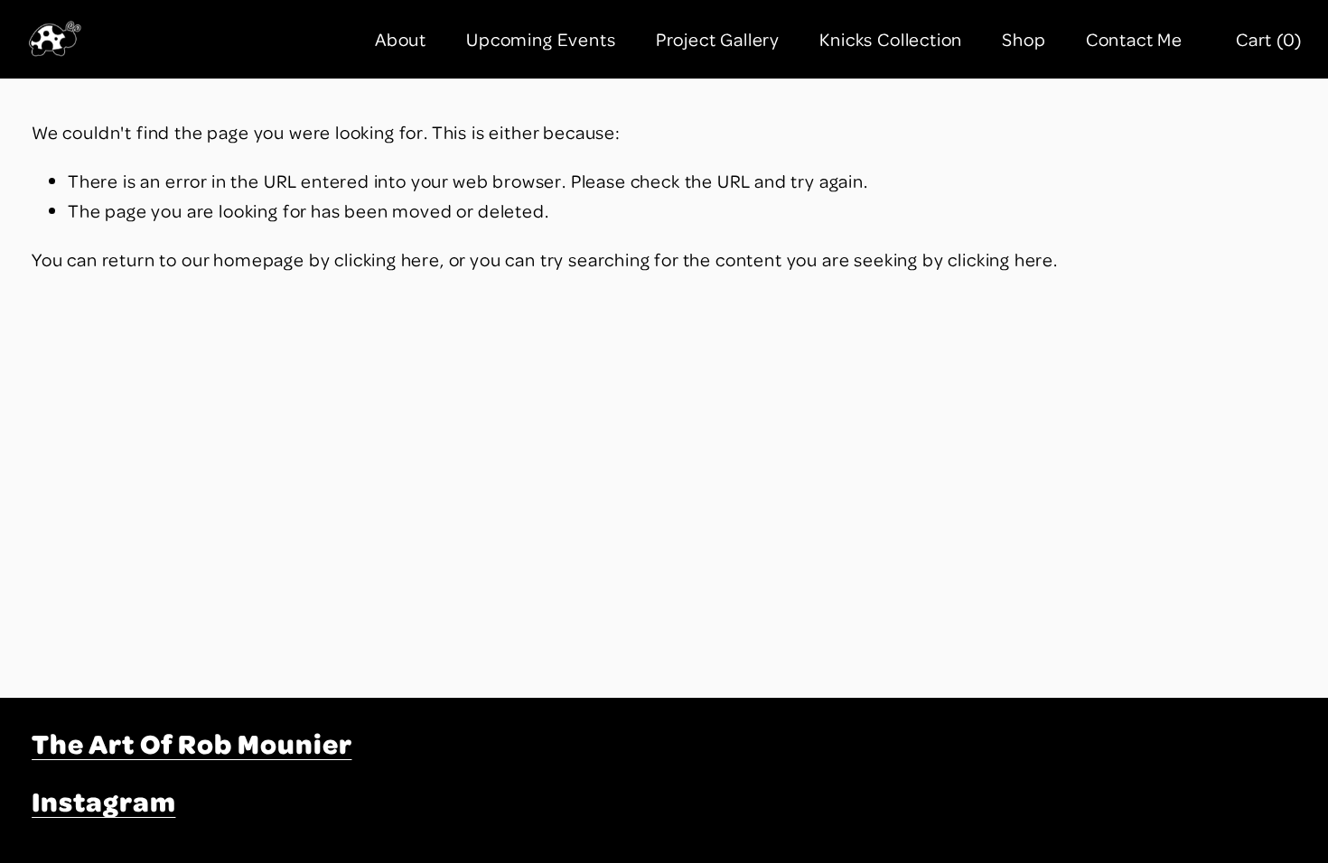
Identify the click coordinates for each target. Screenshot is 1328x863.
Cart (1269, 39)
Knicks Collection (890, 39)
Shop (1023, 39)
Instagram (103, 801)
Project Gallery (718, 39)
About (400, 39)
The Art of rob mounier (191, 743)
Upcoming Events (540, 39)
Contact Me (1134, 39)
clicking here (387, 259)
